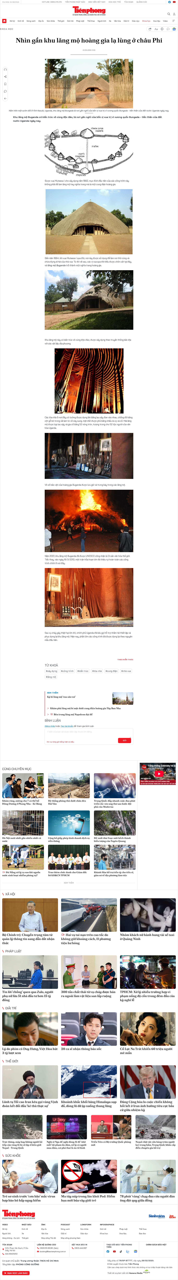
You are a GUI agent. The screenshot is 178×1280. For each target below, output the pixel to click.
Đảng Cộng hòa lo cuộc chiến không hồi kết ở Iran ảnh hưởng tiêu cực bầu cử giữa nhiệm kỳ (147, 1106)
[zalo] (129, 1251)
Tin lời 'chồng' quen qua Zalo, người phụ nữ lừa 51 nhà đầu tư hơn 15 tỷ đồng (27, 996)
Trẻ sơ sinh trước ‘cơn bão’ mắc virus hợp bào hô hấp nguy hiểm (28, 1198)
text (156, 29)
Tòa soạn (128, 2)
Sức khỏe (51, 21)
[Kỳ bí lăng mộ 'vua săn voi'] (122, 698)
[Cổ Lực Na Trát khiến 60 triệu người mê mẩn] (148, 1029)
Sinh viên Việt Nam (96, 2)
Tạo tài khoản (67, 726)
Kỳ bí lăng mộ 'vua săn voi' (61, 696)
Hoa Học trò (115, 2)
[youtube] (174, 2)
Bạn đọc (142, 1233)
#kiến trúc (82, 671)
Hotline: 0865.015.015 (52, 2)
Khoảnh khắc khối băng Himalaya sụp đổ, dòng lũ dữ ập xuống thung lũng (88, 1104)
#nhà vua (126, 671)
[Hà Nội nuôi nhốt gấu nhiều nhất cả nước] (23, 822)
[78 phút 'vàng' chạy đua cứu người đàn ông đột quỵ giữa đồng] (148, 1176)
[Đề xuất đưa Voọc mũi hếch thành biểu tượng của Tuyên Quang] (115, 822)
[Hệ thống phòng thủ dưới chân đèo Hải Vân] (69, 785)
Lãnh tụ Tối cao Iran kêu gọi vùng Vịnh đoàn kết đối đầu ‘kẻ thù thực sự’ (30, 1104)
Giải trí (126, 21)
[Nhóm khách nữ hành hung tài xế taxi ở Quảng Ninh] (148, 915)
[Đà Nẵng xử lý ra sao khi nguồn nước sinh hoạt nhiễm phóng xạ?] (23, 857)
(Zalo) (56, 1248)
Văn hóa (117, 21)
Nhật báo (26, 1224)
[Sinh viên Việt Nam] (157, 1216)
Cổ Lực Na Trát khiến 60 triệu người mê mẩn (146, 1051)
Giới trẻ (70, 21)
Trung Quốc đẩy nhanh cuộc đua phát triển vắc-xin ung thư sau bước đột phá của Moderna (114, 803)
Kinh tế (21, 21)
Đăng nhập (50, 726)
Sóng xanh (31, 21)
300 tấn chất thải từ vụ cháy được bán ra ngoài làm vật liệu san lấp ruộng (88, 994)
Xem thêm (174, 21)
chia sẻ (150, 29)
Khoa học (146, 21)
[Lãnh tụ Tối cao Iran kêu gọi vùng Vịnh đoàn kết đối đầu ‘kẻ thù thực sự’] (30, 1082)
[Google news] (136, 1251)
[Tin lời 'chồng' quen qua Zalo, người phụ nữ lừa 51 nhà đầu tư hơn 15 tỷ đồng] (30, 972)
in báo (162, 29)
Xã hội (12, 21)
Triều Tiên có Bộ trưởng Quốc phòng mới (111, 1143)
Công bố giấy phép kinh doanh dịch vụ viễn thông (69, 840)
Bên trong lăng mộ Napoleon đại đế (73, 714)
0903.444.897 (81, 1248)
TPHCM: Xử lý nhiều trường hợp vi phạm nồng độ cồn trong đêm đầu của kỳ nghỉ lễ (147, 996)
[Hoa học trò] (172, 1216)
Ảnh (43, 1224)
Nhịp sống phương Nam (70, 1238)
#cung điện (111, 671)
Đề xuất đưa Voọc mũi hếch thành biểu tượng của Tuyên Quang (112, 840)
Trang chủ (4, 21)
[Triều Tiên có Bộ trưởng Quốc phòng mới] (111, 1127)
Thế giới (61, 21)
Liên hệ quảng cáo (46, 1245)
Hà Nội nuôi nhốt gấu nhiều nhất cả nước (21, 840)
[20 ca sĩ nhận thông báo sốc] (89, 1029)
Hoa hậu (156, 21)
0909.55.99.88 (46, 1248)
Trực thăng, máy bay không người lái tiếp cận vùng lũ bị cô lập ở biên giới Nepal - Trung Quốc (22, 1144)
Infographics (107, 1224)
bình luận (168, 29)
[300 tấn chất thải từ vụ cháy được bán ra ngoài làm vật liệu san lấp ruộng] (89, 972)
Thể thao (91, 21)
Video (165, 21)
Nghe (5, 69)
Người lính (102, 21)
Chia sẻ (5, 76)
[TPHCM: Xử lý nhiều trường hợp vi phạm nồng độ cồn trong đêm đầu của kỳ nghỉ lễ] (148, 972)
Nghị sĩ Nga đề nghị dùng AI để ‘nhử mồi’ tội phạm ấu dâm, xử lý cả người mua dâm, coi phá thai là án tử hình (66, 1144)
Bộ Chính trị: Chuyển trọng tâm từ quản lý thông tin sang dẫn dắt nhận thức (28, 939)
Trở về (5, 98)
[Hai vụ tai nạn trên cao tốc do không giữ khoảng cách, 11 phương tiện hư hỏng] (89, 915)
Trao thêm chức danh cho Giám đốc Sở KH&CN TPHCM (67, 874)
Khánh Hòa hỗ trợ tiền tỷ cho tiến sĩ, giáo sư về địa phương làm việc (114, 874)
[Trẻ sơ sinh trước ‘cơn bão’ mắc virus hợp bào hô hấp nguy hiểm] (30, 1176)
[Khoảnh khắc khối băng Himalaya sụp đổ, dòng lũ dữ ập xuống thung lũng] (89, 1082)
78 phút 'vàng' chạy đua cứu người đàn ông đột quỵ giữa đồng (147, 1198)
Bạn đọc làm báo (17, 1273)
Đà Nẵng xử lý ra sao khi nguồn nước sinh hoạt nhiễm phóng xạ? (21, 874)
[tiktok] (122, 1251)
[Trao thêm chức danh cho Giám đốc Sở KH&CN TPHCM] (69, 857)
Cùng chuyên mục (16, 769)
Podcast (65, 1224)
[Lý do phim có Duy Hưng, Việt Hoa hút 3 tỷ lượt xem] (30, 1029)
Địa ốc (41, 21)
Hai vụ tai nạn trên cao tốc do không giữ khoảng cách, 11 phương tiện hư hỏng (86, 939)
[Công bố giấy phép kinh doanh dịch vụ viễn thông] (69, 822)
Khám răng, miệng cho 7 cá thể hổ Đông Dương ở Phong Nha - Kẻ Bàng (22, 802)
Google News (174, 29)
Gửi (124, 740)
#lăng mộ (51, 676)
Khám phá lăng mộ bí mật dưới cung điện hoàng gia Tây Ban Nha (85, 708)
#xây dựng (51, 671)
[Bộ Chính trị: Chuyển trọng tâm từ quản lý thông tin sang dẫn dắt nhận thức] (30, 915)
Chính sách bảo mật (156, 1245)
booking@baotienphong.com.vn (53, 1251)
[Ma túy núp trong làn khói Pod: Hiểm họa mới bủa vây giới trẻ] (89, 1176)
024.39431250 (11, 1254)
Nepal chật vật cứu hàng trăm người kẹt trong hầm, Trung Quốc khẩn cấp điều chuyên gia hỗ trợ (156, 1144)
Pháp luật (80, 21)
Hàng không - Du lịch (11, 1238)
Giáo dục (135, 21)
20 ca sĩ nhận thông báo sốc (81, 1049)
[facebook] (169, 2)
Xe (110, 21)
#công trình (67, 671)
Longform (85, 1224)
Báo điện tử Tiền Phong (89, 11)
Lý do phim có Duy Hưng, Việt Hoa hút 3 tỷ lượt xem (30, 1051)
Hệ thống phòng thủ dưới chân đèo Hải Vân (67, 802)
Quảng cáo (141, 2)
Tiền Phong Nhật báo (75, 2)
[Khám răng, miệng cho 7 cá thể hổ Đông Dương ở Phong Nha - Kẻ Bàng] (23, 785)
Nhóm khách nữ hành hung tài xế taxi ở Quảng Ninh (147, 937)
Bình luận (5, 91)
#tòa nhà (97, 671)
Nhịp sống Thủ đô (48, 1238)
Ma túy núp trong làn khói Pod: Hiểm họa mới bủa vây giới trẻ (88, 1198)
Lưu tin (5, 84)
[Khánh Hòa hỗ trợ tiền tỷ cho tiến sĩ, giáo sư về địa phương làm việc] (115, 857)
